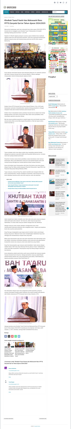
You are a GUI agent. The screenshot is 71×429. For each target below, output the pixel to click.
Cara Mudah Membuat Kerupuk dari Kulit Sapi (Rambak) (60, 172)
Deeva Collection (12, 368)
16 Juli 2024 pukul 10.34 (14, 370)
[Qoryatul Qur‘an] (9, 7)
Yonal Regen (11, 382)
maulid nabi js (55, 105)
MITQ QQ (17, 12)
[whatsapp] (15, 336)
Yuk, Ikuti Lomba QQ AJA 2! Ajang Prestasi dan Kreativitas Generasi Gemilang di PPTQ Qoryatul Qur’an (60, 182)
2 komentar (12, 26)
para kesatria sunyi (53, 123)
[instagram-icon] (58, 3)
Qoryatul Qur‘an (37, 426)
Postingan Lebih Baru (8, 418)
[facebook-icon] (55, 3)
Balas (10, 377)
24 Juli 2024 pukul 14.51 (14, 384)
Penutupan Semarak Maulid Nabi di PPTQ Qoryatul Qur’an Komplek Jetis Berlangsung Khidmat (60, 162)
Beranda (6, 12)
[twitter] (9, 336)
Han (49, 111)
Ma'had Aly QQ (45, 12)
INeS (22, 12)
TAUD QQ (12, 12)
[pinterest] (12, 336)
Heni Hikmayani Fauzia (54, 142)
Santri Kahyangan (52, 104)
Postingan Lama (43, 418)
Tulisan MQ (51, 132)
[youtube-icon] (60, 3)
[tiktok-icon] (66, 3)
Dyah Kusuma (51, 121)
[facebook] (5, 336)
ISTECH (32, 12)
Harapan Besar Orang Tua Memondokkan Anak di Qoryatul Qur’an (22, 188)
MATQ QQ (38, 12)
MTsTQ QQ (27, 12)
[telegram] (19, 336)
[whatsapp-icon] (63, 3)
